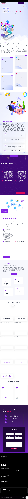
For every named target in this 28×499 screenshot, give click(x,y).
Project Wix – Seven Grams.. (7, 332)
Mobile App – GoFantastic (7, 361)
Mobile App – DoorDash (7, 375)
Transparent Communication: (15, 150)
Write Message (8, 440)
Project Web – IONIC (21, 361)
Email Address (15, 418)
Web (6, 319)
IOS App (9, 362)
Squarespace (21, 319)
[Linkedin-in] (5, 465)
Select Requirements (17, 436)
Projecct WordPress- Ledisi (7, 318)
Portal (20, 362)
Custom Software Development (6, 78)
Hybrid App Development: (21, 171)
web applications (20, 127)
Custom (5, 319)
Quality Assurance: (15, 144)
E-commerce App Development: (8, 181)
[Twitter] (3, 465)
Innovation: (15, 133)
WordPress (8, 319)
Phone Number (8, 436)
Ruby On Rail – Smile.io (21, 332)
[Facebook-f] (1, 465)
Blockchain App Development (20, 75)
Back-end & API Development (22, 181)
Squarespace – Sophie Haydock (21, 318)
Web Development (4, 61)
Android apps (5, 362)
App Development (18, 59)
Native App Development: (8, 171)
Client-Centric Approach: (15, 139)
